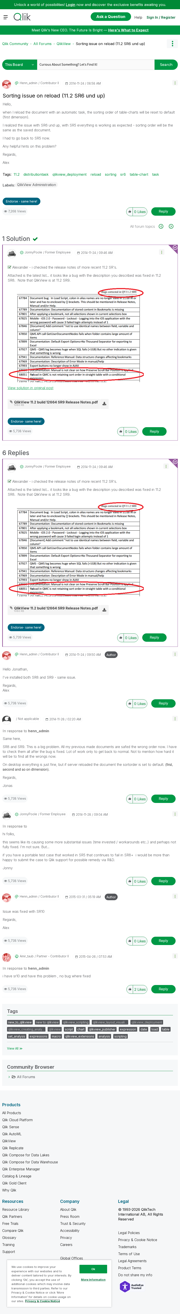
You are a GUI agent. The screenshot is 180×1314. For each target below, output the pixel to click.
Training (8, 1244)
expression (128, 1029)
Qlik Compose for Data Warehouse (30, 1162)
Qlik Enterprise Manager (21, 1169)
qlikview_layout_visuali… (110, 1022)
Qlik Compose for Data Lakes (25, 1155)
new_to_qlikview (20, 1022)
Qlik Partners (12, 1216)
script (69, 1029)
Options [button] (172, 43)
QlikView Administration (36, 184)
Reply (163, 211)
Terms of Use (129, 1254)
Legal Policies (129, 1233)
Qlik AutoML (12, 1134)
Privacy (66, 1237)
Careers (66, 1244)
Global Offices (71, 1258)
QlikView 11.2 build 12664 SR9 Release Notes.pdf (56, 402)
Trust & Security (73, 1223)
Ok (93, 1269)
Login (70, 4)
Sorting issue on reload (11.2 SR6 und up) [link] (110, 44)
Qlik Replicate (12, 1148)
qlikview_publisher (102, 1029)
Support (8, 1251)
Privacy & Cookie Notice (137, 1240)
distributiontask (36, 174)
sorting (110, 174)
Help (138, 17)
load (154, 1029)
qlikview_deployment (69, 174)
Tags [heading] (12, 1011)
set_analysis (16, 1036)
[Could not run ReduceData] (163, 226)
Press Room (69, 1216)
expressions (38, 1036)
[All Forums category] (9, 1077)
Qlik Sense (10, 1127)
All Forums (42, 44)
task (155, 174)
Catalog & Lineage (16, 1176)
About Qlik (68, 1209)
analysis (104, 1036)
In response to (26, 731)
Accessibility (69, 1230)
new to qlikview (47, 1022)
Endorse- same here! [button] (26, 421)
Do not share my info (135, 1275)
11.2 (17, 174)
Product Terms (129, 1268)
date (143, 1029)
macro (56, 1036)
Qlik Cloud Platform (17, 1120)
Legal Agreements (132, 1261)
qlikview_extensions (79, 1036)
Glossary (9, 1237)
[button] (175, 82)
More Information (93, 1279)
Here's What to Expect (128, 30)
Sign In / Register (161, 17)
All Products (11, 1113)
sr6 (123, 174)
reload (95, 174)
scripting (120, 1036)
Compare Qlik (12, 1230)
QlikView (64, 44)
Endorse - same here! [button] (21, 201)
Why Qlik (9, 1190)
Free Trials (10, 1223)
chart (81, 1029)
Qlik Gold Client (14, 1183)
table (165, 1029)
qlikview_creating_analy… (26, 1029)
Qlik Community (15, 44)
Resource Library (15, 1209)
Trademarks (127, 1247)
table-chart (139, 174)
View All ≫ (15, 1048)
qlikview (55, 1029)
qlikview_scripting (75, 1022)
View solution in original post (30, 388)
